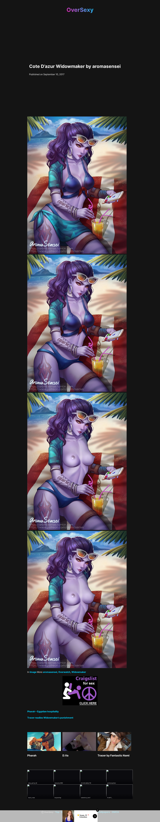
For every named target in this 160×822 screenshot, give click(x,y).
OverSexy (80, 9)
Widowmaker (78, 672)
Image (33, 672)
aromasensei (50, 672)
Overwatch (64, 672)
